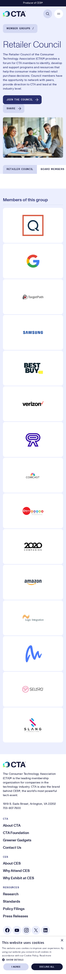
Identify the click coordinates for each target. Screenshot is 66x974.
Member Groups (18, 28)
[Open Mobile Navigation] (58, 13)
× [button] (61, 940)
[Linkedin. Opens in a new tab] (45, 930)
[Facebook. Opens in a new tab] (7, 930)
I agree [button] (15, 966)
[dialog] (33, 955)
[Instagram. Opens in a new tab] (26, 930)
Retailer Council (20, 169)
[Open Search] (47, 13)
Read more (45, 955)
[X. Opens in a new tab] (36, 930)
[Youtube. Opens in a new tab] (16, 930)
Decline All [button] (46, 966)
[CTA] (14, 14)
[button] (33, 959)
